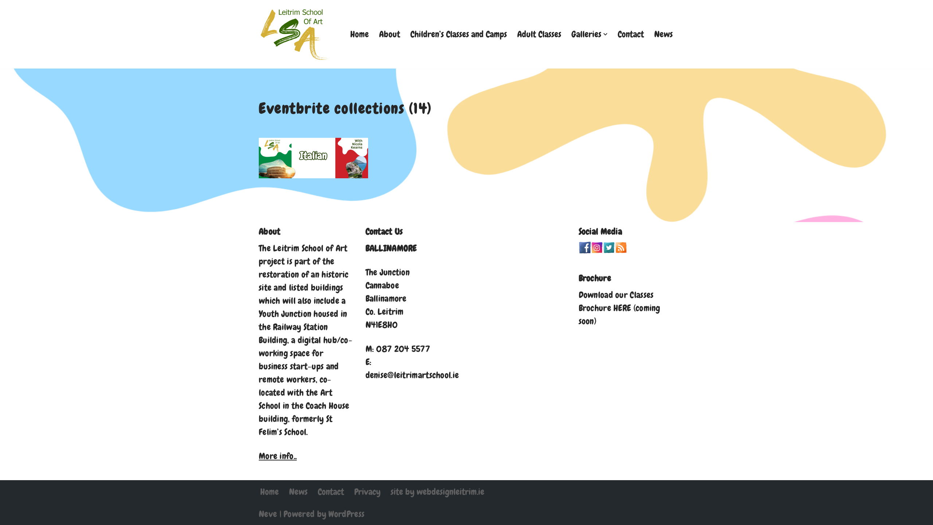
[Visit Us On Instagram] (597, 250)
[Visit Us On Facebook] (585, 250)
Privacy (367, 491)
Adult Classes (539, 34)
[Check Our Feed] (621, 250)
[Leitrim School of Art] (295, 34)
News (663, 34)
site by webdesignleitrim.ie (437, 491)
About (389, 34)
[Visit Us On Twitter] (609, 250)
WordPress (346, 514)
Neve (268, 514)
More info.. (278, 456)
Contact (631, 34)
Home (359, 34)
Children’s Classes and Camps (458, 34)
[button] (605, 34)
